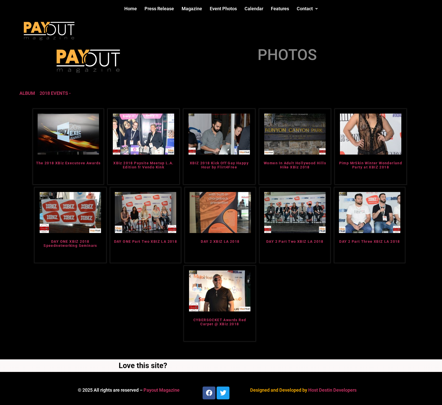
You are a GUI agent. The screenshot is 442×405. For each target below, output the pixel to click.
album (27, 93)
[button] (307, 9)
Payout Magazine (161, 390)
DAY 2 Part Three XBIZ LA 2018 (369, 241)
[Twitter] (223, 393)
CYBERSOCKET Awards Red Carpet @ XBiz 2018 (219, 322)
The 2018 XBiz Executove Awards (68, 163)
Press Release (159, 8)
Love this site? (143, 365)
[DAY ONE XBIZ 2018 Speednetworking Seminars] (70, 231)
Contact (305, 8)
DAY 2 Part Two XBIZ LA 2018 (295, 241)
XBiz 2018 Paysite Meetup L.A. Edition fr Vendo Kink (143, 165)
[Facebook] (209, 393)
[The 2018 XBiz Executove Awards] (68, 153)
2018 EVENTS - (55, 93)
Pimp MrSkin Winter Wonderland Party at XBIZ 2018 (370, 165)
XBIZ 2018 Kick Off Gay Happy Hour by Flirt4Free (219, 165)
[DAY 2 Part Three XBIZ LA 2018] (369, 231)
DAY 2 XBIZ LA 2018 (220, 241)
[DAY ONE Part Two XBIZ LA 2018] (145, 231)
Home (130, 8)
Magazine (192, 8)
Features (280, 8)
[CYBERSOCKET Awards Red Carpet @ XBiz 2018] (219, 309)
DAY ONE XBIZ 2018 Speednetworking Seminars (70, 243)
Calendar (254, 8)
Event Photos (223, 8)
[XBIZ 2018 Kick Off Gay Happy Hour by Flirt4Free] (219, 153)
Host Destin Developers (332, 390)
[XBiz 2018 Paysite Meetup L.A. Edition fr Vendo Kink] (143, 153)
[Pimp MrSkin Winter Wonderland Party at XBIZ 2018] (370, 153)
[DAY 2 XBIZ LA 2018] (220, 231)
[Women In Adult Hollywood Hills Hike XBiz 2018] (295, 153)
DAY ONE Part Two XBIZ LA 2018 (145, 241)
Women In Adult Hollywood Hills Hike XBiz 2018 (295, 165)
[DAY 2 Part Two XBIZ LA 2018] (295, 231)
